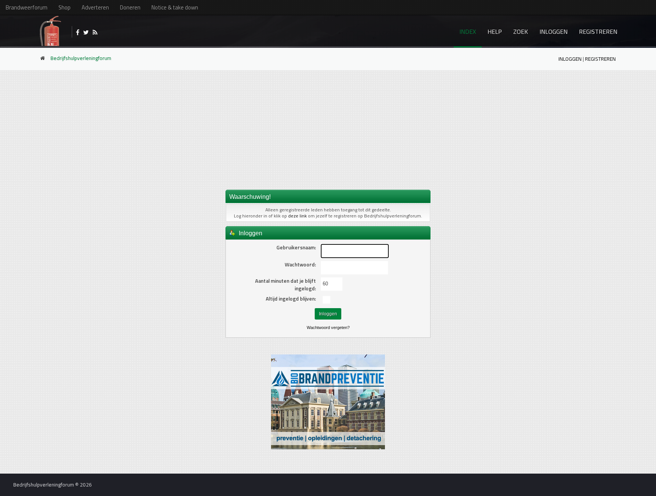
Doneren (130, 7)
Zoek (520, 31)
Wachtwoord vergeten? (328, 327)
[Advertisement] (328, 129)
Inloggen (553, 31)
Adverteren (95, 7)
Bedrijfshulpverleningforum (80, 58)
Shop (64, 7)
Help (494, 31)
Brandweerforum (26, 7)
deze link (297, 215)
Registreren (598, 31)
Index (467, 31)
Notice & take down (174, 7)
